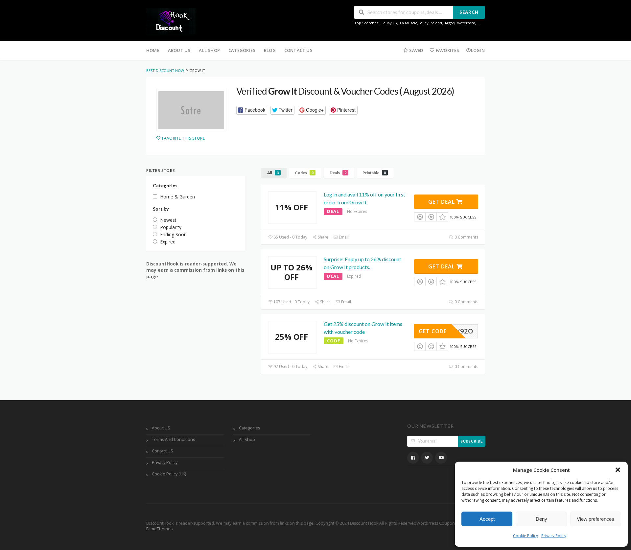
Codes (304, 172)
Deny (541, 519)
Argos (450, 22)
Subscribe (472, 441)
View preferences (595, 519)
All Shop (209, 50)
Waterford (466, 22)
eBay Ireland (431, 22)
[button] (618, 470)
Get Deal (442, 201)
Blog (270, 50)
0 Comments (466, 237)
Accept (487, 519)
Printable (374, 172)
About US (179, 50)
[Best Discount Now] (171, 21)
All (273, 172)
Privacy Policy (553, 536)
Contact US (298, 50)
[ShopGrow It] (191, 110)
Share (322, 237)
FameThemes (159, 529)
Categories (241, 50)
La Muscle (408, 22)
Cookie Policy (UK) (169, 474)
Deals (338, 172)
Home (152, 50)
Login (478, 50)
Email (343, 237)
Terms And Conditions (173, 439)
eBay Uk (390, 22)
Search (469, 12)
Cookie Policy (525, 536)
